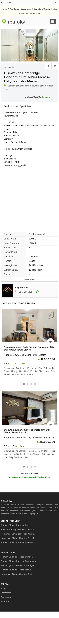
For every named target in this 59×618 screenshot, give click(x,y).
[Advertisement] (29, 198)
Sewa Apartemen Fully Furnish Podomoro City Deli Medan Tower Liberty (29, 348)
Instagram (6, 592)
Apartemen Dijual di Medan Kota (17, 529)
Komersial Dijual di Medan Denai (17, 538)
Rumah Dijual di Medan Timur (16, 569)
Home (4, 9)
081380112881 (25, 291)
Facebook (6, 597)
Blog (3, 588)
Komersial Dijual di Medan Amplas (18, 534)
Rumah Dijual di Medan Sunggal (17, 557)
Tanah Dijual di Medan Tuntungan (18, 565)
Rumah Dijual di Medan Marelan (17, 542)
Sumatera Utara (41, 9)
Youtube (5, 601)
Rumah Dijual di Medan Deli (15, 525)
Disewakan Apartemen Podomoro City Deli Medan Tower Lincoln (27, 431)
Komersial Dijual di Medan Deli (16, 574)
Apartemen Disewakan (20, 9)
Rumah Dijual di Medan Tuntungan (18, 561)
